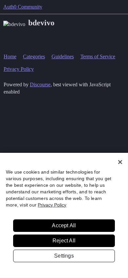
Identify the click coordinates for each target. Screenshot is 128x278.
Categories (34, 56)
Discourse (40, 84)
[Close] (120, 162)
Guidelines (63, 56)
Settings (64, 256)
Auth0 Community (22, 7)
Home (10, 56)
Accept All (64, 225)
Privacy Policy (19, 69)
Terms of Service (98, 56)
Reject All (64, 240)
